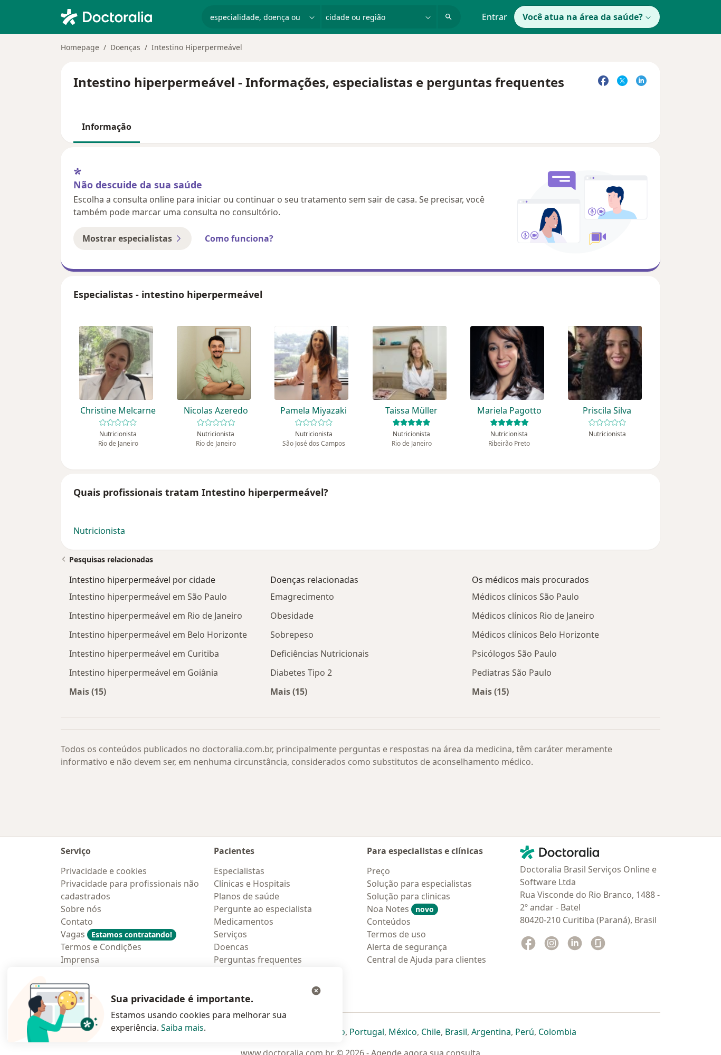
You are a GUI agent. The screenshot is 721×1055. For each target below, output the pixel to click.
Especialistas (239, 871)
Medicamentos (243, 921)
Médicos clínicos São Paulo (525, 596)
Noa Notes (400, 909)
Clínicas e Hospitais (252, 883)
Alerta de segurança (407, 947)
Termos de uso (396, 934)
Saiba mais (182, 1027)
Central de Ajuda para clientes (426, 959)
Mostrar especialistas (127, 238)
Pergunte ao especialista (263, 909)
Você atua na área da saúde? (583, 17)
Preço (378, 871)
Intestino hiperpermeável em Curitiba (144, 653)
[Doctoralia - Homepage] (127, 16)
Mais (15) (87, 691)
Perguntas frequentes (258, 959)
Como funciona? (239, 238)
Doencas (231, 947)
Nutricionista (99, 530)
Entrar (494, 17)
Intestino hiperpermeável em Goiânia (143, 672)
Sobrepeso (292, 634)
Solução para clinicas (408, 896)
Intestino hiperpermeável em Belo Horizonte (158, 634)
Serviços (230, 934)
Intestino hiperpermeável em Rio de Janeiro (155, 615)
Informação (106, 126)
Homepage (80, 47)
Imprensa (80, 959)
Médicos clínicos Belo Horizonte (535, 634)
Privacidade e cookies (104, 871)
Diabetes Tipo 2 (301, 672)
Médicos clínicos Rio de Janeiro (533, 615)
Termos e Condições (101, 947)
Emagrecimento (302, 596)
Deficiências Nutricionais (319, 653)
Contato (77, 921)
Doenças (125, 47)
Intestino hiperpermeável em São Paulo (148, 596)
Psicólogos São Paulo (514, 653)
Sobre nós (81, 909)
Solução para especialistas (419, 883)
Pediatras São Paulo (512, 672)
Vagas (116, 934)
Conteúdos (389, 921)
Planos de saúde (246, 896)
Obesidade (292, 615)
